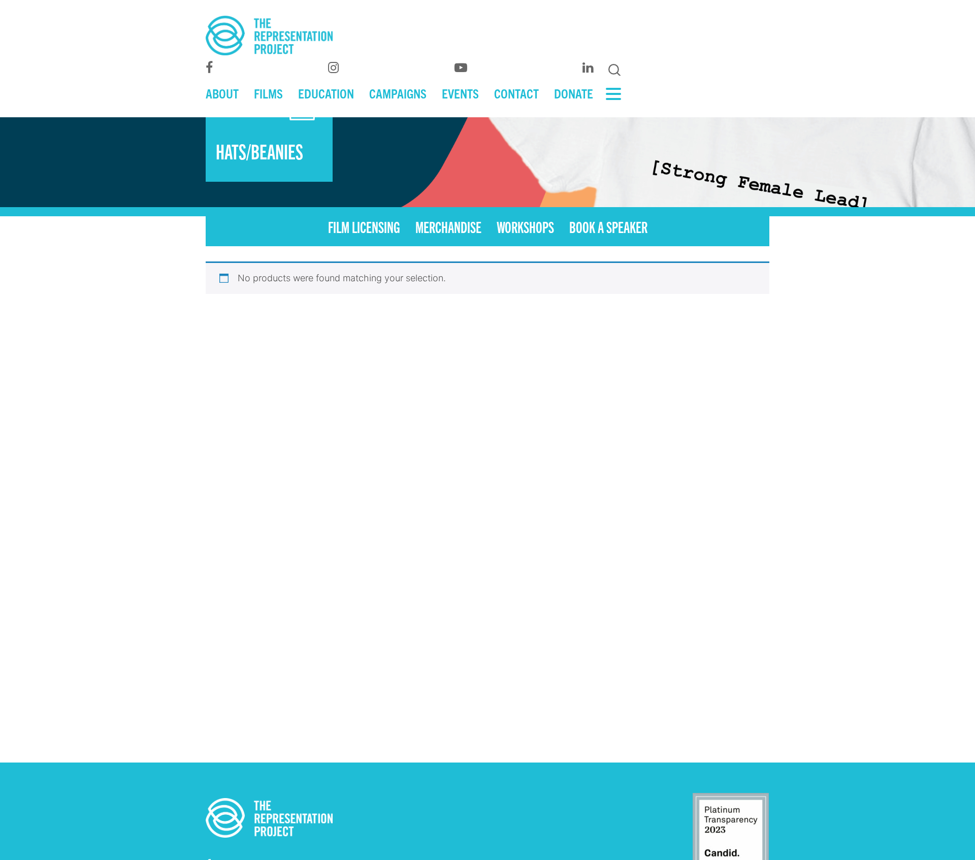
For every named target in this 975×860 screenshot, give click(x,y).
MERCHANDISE (448, 226)
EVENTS (460, 93)
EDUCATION (326, 93)
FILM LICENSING (364, 226)
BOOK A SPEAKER (608, 226)
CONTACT (516, 93)
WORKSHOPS (525, 226)
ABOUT (222, 93)
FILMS (268, 93)
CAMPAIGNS (398, 93)
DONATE (573, 93)
